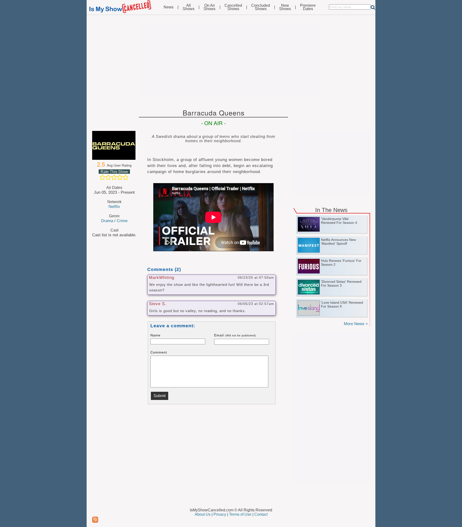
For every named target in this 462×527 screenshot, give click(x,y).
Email (235, 335)
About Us (203, 514)
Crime (122, 220)
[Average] (114, 177)
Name (155, 335)
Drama (107, 220)
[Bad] (102, 177)
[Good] (120, 177)
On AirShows (209, 7)
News (168, 7)
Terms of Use (240, 514)
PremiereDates (308, 7)
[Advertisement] (231, 60)
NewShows (285, 7)
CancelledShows (233, 7)
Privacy (219, 514)
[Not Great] (108, 177)
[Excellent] (125, 177)
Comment (158, 352)
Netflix (114, 206)
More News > (356, 323)
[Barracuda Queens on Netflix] (114, 145)
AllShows (188, 7)
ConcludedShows (260, 7)
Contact (261, 514)
